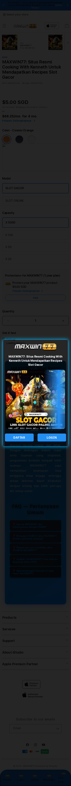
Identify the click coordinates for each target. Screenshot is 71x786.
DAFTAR (19, 438)
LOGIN (52, 438)
